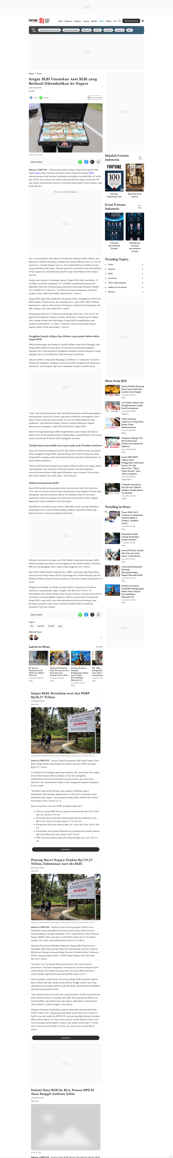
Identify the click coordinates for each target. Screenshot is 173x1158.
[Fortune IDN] (39, 21)
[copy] (98, 162)
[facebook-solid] (86, 162)
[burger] (142, 20)
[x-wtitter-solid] (92, 162)
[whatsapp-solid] (80, 162)
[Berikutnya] (103, 661)
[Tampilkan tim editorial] (101, 637)
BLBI (91, 173)
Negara (38, 173)
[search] (119, 20)
